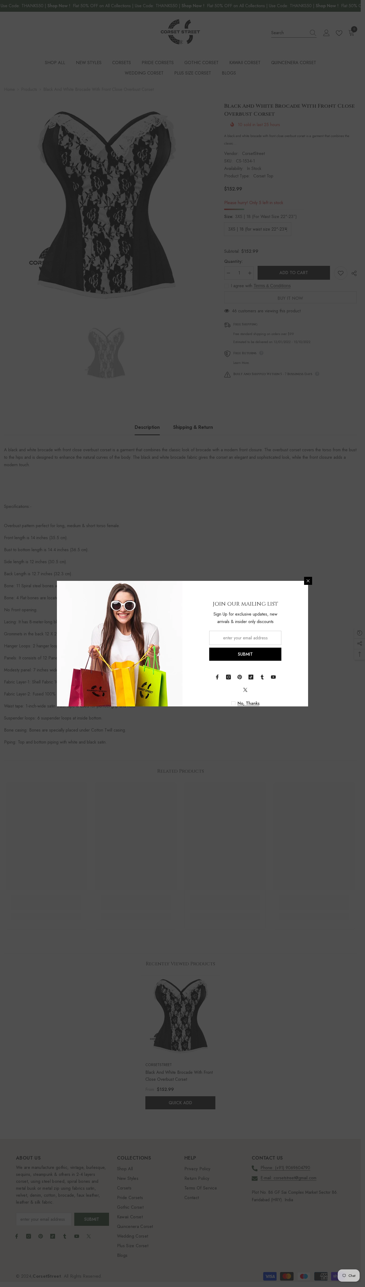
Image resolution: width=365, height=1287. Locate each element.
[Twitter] (245, 689)
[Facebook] (217, 677)
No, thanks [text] (248, 703)
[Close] (308, 581)
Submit (245, 654)
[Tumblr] (262, 677)
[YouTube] (273, 677)
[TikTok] (251, 677)
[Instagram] (228, 677)
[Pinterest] (239, 677)
